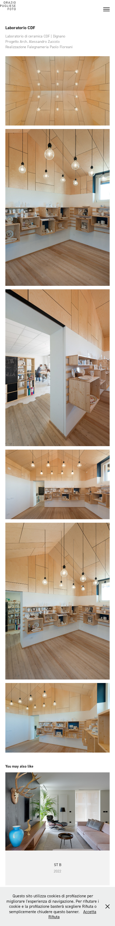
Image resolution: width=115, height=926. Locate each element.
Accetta (89, 911)
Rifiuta (54, 916)
